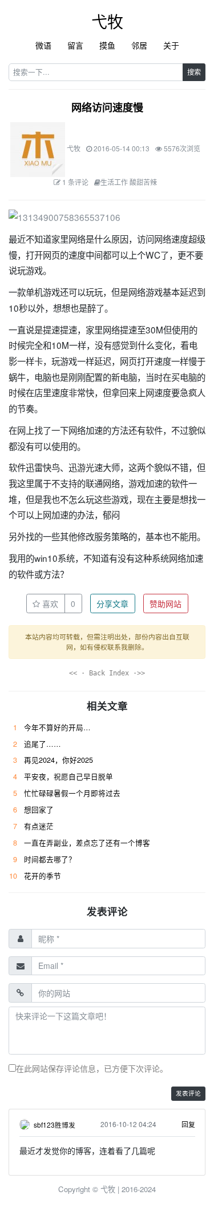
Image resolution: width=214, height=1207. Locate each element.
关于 (171, 45)
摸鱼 (107, 45)
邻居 (139, 45)
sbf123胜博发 (54, 1124)
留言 (75, 45)
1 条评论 (75, 182)
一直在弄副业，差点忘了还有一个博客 (87, 843)
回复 (188, 1124)
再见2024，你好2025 (58, 760)
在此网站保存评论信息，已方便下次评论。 (92, 1068)
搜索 (194, 72)
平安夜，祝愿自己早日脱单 (68, 776)
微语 (43, 45)
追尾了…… (42, 744)
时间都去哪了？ (50, 859)
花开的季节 (42, 876)
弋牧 (107, 21)
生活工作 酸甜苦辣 (128, 182)
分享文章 (112, 603)
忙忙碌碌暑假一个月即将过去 (72, 793)
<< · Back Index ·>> (107, 673)
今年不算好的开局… (57, 727)
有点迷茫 (39, 826)
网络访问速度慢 (107, 107)
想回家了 (39, 809)
